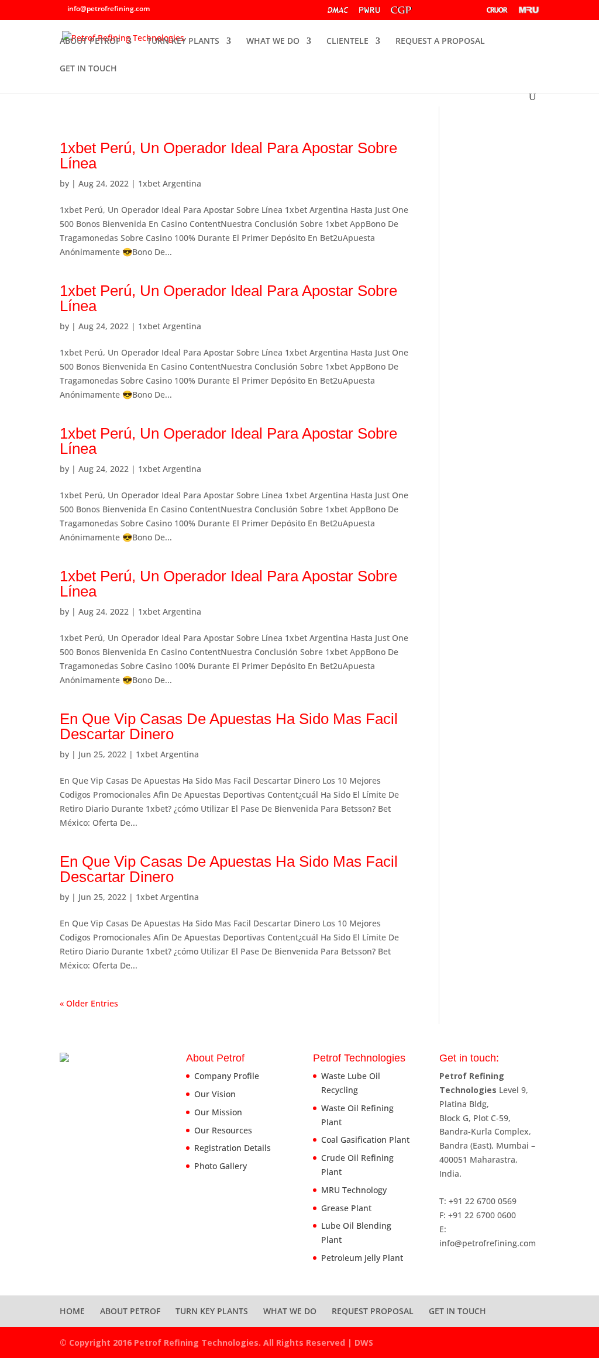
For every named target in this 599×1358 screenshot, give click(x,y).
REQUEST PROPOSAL (373, 1310)
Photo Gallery (220, 1165)
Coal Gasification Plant (365, 1139)
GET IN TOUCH (88, 69)
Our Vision (215, 1094)
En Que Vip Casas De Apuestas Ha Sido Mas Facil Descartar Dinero (229, 726)
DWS (363, 1342)
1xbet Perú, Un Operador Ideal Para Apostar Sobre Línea (228, 155)
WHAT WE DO (273, 41)
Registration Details (232, 1147)
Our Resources (223, 1130)
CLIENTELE (347, 41)
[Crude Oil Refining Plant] (497, 12)
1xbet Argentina (169, 183)
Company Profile (226, 1075)
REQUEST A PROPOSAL (440, 41)
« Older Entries (89, 1003)
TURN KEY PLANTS (183, 41)
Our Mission (218, 1112)
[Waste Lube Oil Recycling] (338, 12)
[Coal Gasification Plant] (433, 12)
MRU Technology (354, 1189)
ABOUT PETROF (90, 41)
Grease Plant (346, 1208)
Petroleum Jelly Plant (362, 1257)
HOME (72, 1310)
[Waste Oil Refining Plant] (369, 12)
